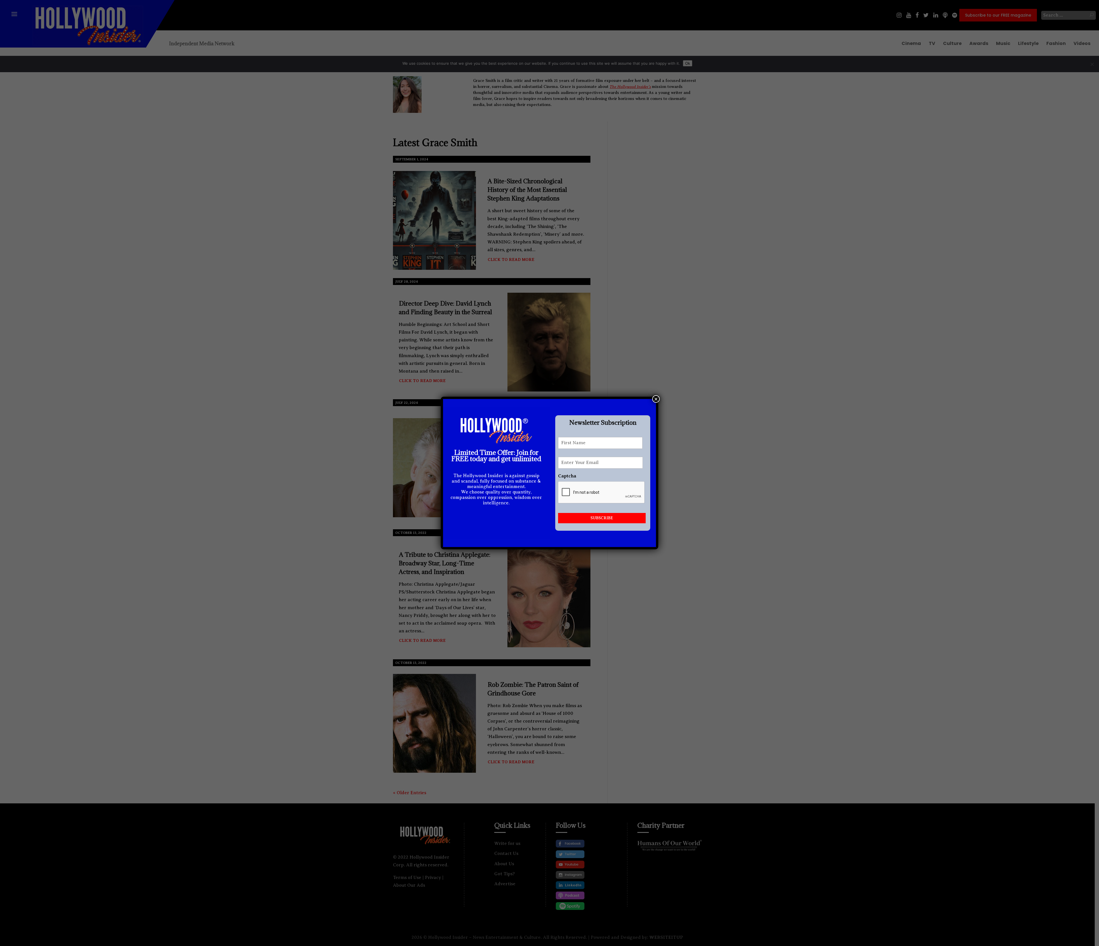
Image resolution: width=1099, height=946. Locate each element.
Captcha (567, 476)
